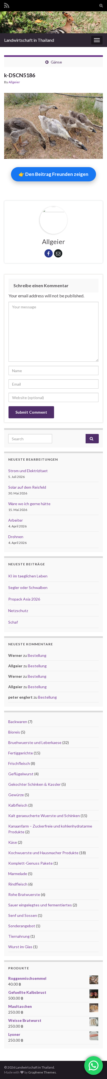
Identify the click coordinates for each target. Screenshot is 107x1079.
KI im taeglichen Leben (27, 576)
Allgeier (14, 82)
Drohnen (15, 536)
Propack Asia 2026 (24, 599)
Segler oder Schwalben (27, 587)
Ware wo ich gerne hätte (29, 503)
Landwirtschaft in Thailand (29, 40)
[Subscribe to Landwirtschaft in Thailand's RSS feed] (6, 5)
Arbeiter (15, 520)
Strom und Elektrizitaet (28, 470)
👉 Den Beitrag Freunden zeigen (53, 174)
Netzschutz (18, 610)
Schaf (13, 622)
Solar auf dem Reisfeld (27, 487)
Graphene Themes (42, 1072)
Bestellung (37, 655)
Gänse (56, 62)
